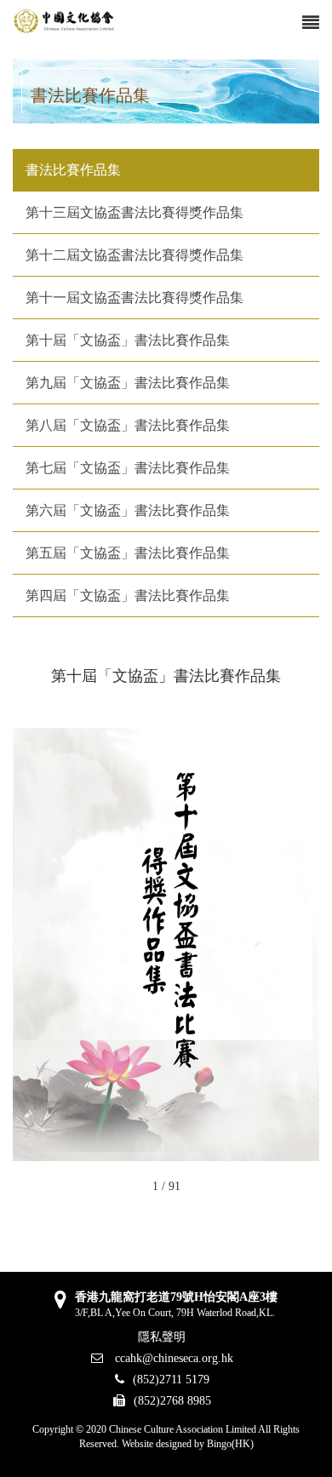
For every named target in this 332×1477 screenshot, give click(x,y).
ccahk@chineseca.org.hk (172, 1358)
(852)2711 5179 (171, 1379)
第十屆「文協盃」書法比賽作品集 (128, 340)
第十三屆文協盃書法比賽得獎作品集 (134, 212)
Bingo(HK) (230, 1444)
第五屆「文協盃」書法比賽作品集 (128, 553)
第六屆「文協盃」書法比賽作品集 (128, 510)
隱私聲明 (162, 1337)
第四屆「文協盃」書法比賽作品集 (128, 595)
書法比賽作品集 (73, 170)
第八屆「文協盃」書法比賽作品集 (128, 425)
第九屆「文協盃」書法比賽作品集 (128, 382)
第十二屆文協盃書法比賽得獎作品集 (134, 255)
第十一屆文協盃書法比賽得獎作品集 (134, 297)
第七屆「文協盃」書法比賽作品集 (128, 468)
